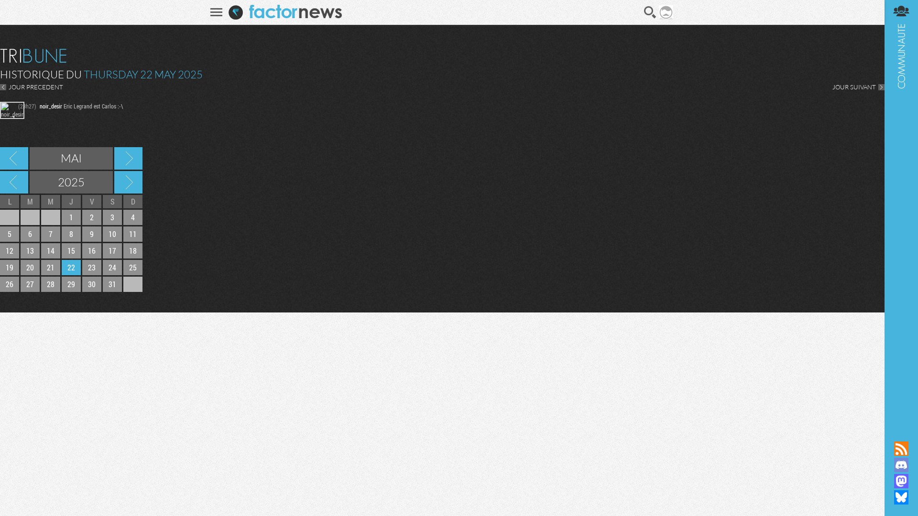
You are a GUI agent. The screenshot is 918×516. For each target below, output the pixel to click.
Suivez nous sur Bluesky (901, 497)
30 (92, 284)
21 (51, 267)
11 (133, 234)
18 (133, 251)
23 (92, 267)
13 (30, 251)
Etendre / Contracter (901, 432)
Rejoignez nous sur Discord (901, 465)
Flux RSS (901, 448)
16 (92, 251)
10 (112, 234)
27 (30, 284)
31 (112, 284)
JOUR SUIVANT (854, 87)
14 (51, 251)
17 (112, 251)
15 (71, 251)
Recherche (650, 12)
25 (133, 267)
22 (71, 267)
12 (9, 251)
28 (51, 284)
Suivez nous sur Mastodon (901, 481)
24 (112, 267)
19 (9, 267)
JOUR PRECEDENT (36, 87)
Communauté (901, 211)
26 (9, 284)
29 (71, 284)
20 (30, 267)
